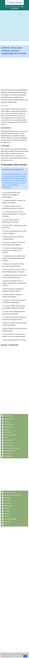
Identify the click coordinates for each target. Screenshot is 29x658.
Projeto (7, 511)
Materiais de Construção (12, 495)
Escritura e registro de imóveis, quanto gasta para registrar (13, 243)
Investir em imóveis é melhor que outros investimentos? (13, 265)
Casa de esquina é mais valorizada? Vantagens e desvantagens (11, 195)
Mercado (7, 498)
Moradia (7, 503)
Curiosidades (9, 445)
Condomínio (8, 440)
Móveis (6, 508)
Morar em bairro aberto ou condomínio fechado (12, 295)
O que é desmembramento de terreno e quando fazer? (13, 312)
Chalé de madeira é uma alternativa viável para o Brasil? (12, 207)
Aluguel (7, 422)
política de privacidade (16, 656)
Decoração (8, 453)
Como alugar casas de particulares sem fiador (10, 221)
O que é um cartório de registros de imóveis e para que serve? (14, 318)
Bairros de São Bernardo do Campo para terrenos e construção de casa (14, 283)
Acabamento (8, 416)
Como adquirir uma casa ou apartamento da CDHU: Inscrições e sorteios (14, 214)
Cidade (6, 430)
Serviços (7, 514)
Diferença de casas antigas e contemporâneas (13, 238)
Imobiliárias (8, 456)
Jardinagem (8, 506)
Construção (8, 443)
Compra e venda (10, 435)
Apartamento (9, 424)
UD (5, 524)
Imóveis (7, 500)
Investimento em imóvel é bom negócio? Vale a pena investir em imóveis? (14, 258)
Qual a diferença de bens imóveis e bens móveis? (14, 330)
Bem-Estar (8, 432)
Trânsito (7, 522)
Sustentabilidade (10, 519)
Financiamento (9, 492)
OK (25, 656)
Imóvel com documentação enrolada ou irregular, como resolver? (12, 250)
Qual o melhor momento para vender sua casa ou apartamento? (13, 335)
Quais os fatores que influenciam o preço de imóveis (14, 324)
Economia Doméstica (11, 448)
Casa (6, 437)
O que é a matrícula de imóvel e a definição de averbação (14, 301)
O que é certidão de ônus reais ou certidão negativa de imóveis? (13, 307)
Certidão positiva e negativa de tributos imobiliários (13, 201)
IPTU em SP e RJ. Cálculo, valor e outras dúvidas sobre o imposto (14, 271)
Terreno (7, 516)
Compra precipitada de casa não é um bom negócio (14, 232)
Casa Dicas (4, 106)
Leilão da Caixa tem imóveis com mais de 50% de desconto (14, 276)
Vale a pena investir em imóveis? (15, 340)
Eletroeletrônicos (10, 451)
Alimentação (8, 419)
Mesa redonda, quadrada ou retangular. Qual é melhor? (12, 290)
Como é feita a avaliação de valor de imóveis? (14, 226)
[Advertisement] (14, 25)
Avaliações (8, 427)
